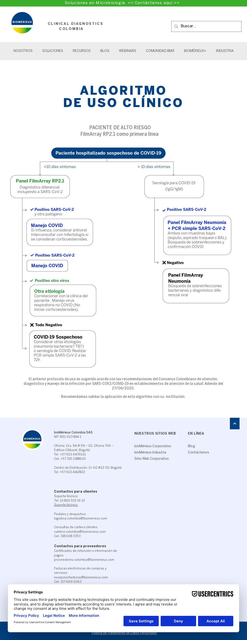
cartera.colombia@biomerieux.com (80, 531)
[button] (52, 51)
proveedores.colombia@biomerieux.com (84, 559)
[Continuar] (235, 423)
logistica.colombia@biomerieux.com (80, 518)
